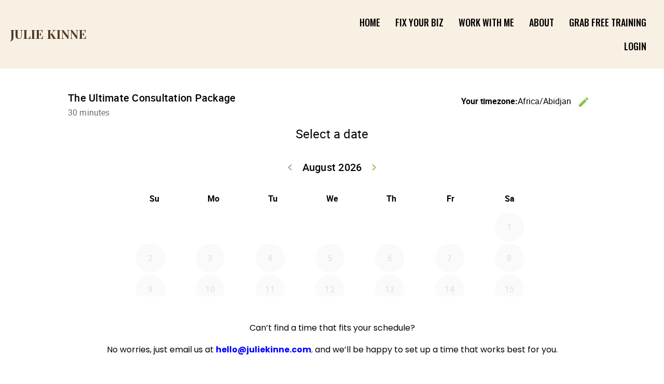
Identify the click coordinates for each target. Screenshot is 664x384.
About (541, 22)
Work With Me (486, 22)
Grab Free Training (607, 22)
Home (369, 22)
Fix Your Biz (419, 22)
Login (635, 46)
